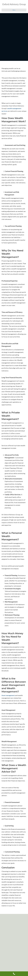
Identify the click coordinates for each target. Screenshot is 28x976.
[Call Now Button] (14, 973)
